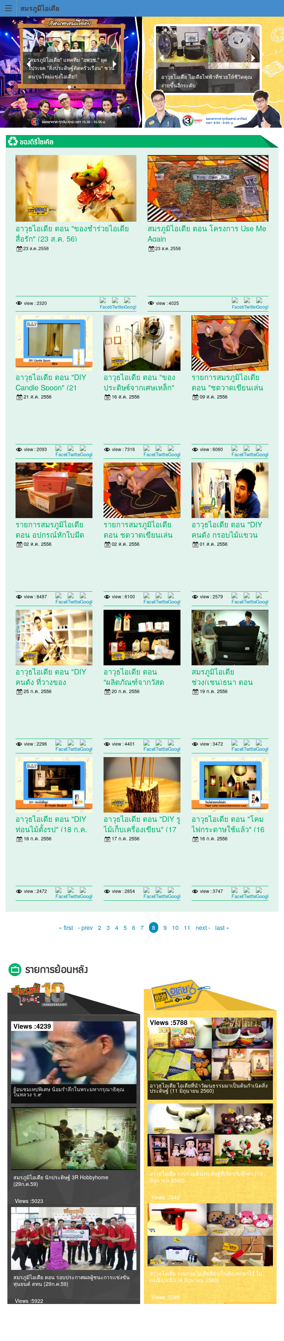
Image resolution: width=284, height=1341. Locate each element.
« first (66, 927)
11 (187, 927)
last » (222, 927)
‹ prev (85, 927)
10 (175, 927)
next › (203, 927)
